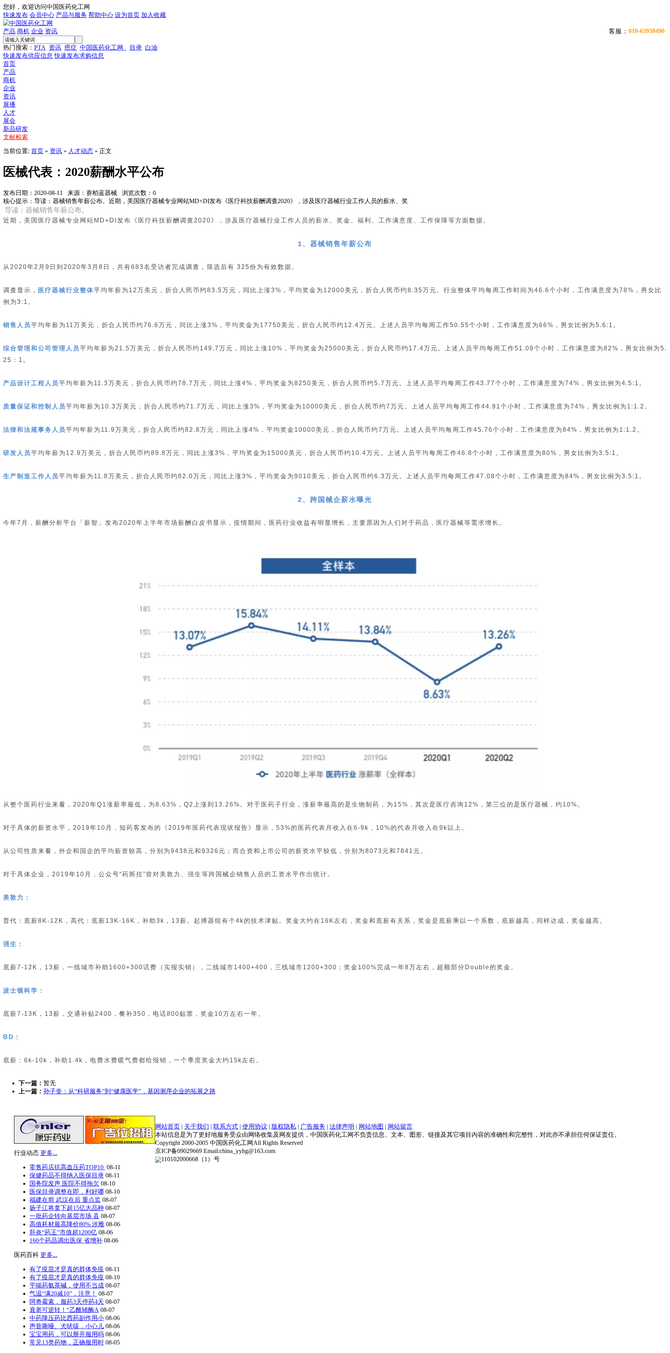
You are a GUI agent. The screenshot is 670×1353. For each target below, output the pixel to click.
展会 (9, 120)
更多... (48, 1153)
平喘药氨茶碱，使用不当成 (66, 1285)
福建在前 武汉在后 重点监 (65, 1199)
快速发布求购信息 (79, 55)
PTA (40, 47)
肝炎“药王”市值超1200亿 (63, 1232)
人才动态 (80, 151)
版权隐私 (283, 1126)
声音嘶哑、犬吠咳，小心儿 (66, 1326)
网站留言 (400, 1126)
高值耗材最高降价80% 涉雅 (66, 1224)
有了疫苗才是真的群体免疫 (66, 1269)
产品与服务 (71, 15)
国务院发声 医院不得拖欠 (64, 1183)
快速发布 (15, 15)
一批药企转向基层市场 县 (64, 1216)
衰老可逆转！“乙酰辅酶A (64, 1309)
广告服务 (312, 1126)
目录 (136, 47)
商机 (23, 31)
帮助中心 (100, 15)
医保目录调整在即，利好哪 (66, 1191)
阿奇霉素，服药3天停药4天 (66, 1301)
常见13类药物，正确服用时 (66, 1342)
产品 (9, 31)
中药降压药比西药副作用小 (66, 1318)
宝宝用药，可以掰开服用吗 (66, 1334)
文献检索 (15, 137)
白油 (151, 47)
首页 (9, 63)
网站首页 (167, 1126)
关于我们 (196, 1126)
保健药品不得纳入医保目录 (66, 1175)
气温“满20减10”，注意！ (63, 1293)
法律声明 (342, 1126)
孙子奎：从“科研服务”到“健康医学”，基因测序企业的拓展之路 (129, 1091)
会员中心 (41, 15)
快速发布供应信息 (28, 55)
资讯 (51, 31)
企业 (37, 31)
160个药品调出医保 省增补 (65, 1240)
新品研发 (15, 129)
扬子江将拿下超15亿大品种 (66, 1208)
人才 (9, 112)
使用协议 (254, 1126)
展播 (9, 104)
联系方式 (225, 1126)
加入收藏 (153, 15)
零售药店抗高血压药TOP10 (67, 1167)
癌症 (70, 47)
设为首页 (127, 15)
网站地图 (371, 1126)
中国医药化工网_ (103, 47)
